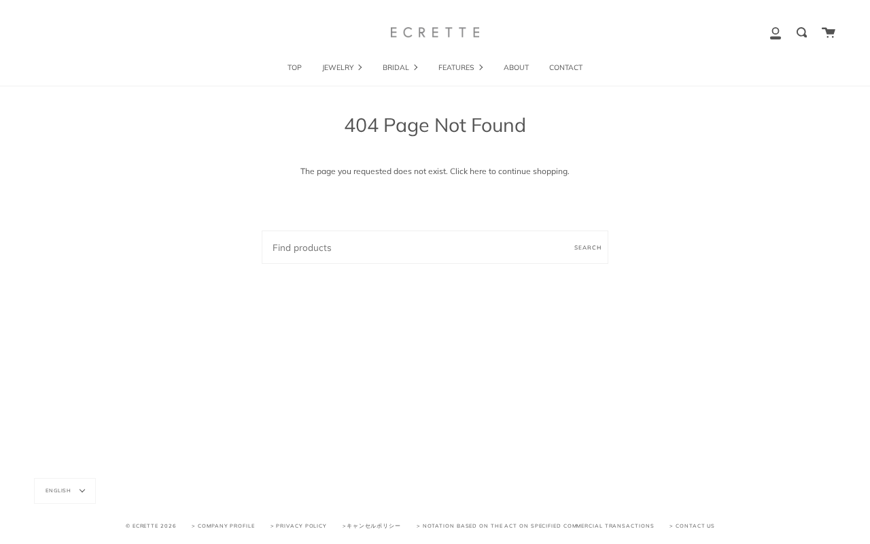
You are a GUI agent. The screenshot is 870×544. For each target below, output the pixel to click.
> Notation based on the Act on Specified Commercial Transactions (536, 525)
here (478, 171)
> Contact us (692, 525)
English (59, 490)
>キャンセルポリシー (372, 525)
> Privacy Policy (299, 525)
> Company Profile (223, 525)
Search (588, 247)
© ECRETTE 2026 (151, 525)
